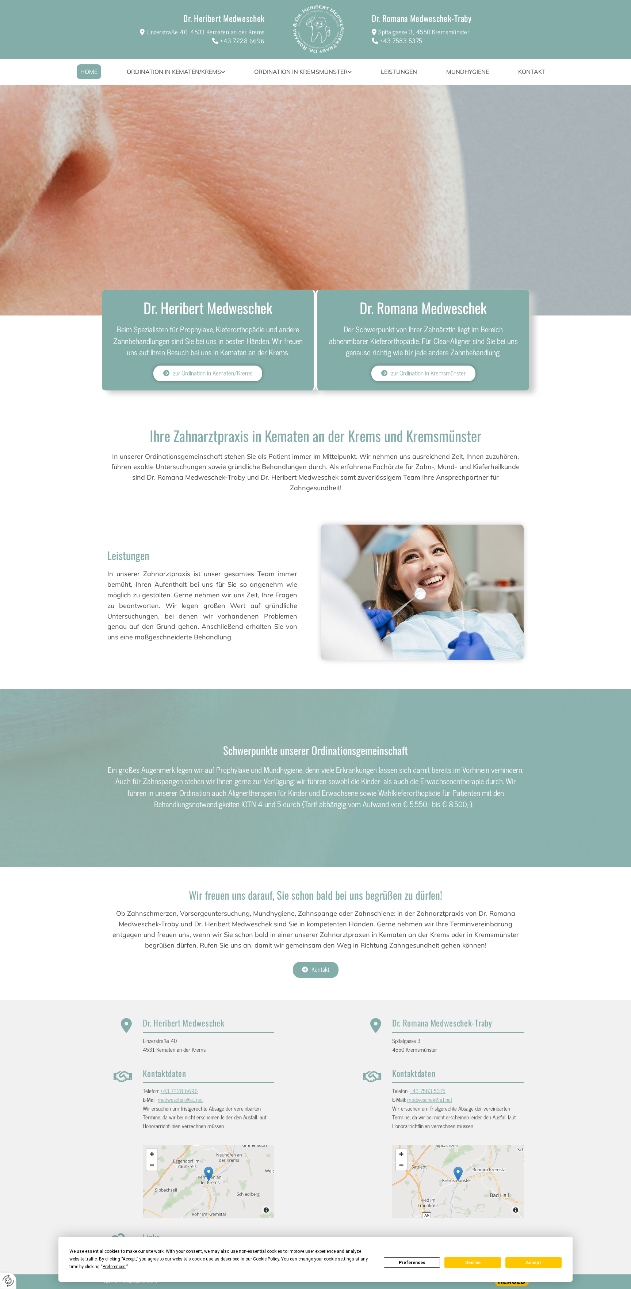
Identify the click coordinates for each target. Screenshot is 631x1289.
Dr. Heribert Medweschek (224, 18)
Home (88, 71)
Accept (533, 1262)
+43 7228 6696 (242, 40)
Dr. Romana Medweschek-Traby (422, 18)
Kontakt (531, 71)
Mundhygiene (467, 71)
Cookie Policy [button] (266, 1259)
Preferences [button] (114, 1266)
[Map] (208, 1181)
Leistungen (399, 71)
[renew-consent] (8, 1281)
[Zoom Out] (151, 1165)
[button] (207, 373)
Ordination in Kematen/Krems (174, 71)
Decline (473, 1262)
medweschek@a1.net (180, 1099)
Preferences (412, 1262)
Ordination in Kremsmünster (301, 71)
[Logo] (318, 29)
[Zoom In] (151, 1154)
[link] (176, 72)
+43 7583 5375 (401, 40)
